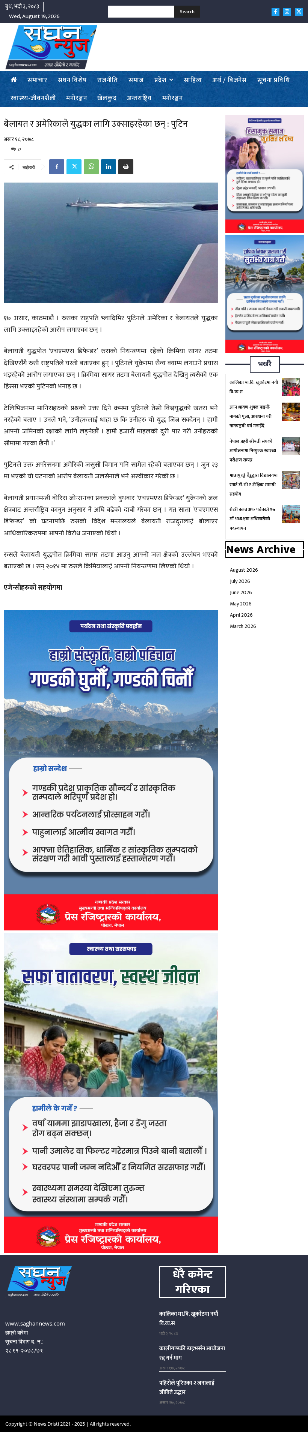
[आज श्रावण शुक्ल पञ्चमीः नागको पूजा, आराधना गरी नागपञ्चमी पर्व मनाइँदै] (291, 412)
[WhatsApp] (91, 166)
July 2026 (240, 581)
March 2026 (243, 626)
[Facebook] (275, 12)
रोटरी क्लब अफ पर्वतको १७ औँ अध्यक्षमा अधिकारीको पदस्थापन (252, 519)
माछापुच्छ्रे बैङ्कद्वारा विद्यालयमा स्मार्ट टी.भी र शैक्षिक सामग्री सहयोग (253, 485)
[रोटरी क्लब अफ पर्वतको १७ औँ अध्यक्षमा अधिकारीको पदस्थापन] (291, 514)
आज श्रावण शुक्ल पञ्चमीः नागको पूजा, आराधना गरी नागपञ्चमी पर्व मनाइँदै (250, 416)
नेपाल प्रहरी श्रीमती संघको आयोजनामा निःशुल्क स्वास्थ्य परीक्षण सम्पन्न (252, 450)
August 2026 (244, 570)
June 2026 (241, 592)
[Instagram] (287, 12)
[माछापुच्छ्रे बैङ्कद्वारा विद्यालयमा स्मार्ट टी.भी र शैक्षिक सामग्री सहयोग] (291, 480)
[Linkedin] (108, 166)
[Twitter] (299, 12)
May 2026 (241, 603)
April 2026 (241, 615)
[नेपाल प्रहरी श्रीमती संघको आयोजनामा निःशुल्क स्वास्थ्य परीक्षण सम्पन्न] (291, 446)
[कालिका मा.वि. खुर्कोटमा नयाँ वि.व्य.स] (291, 387)
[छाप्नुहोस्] (125, 166)
